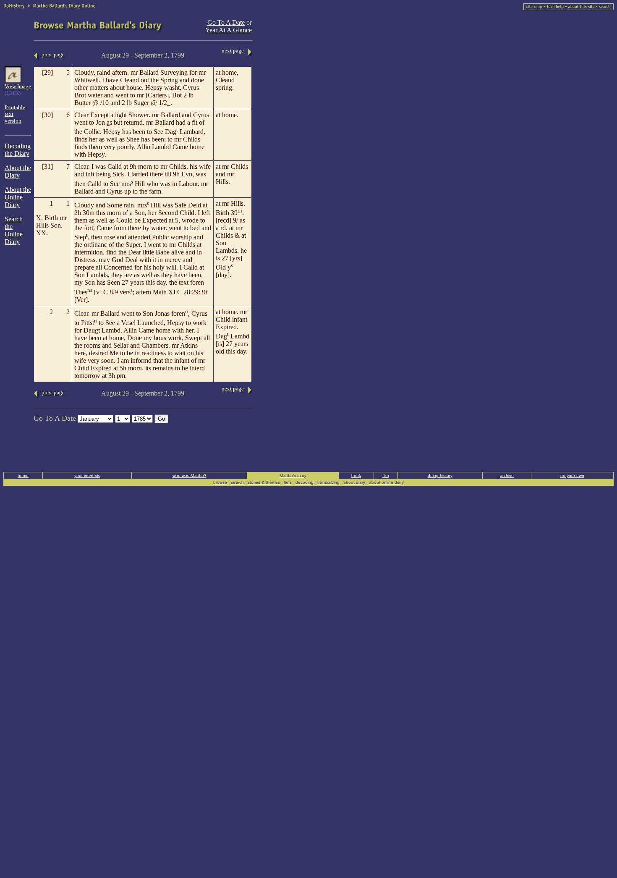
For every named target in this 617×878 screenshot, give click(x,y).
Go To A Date (226, 22)
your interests (87, 475)
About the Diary (18, 171)
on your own (572, 475)
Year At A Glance (228, 30)
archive (507, 475)
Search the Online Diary (14, 230)
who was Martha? (190, 475)
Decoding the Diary (18, 149)
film (385, 475)
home (23, 475)
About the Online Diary (18, 197)
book (356, 475)
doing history (440, 475)
